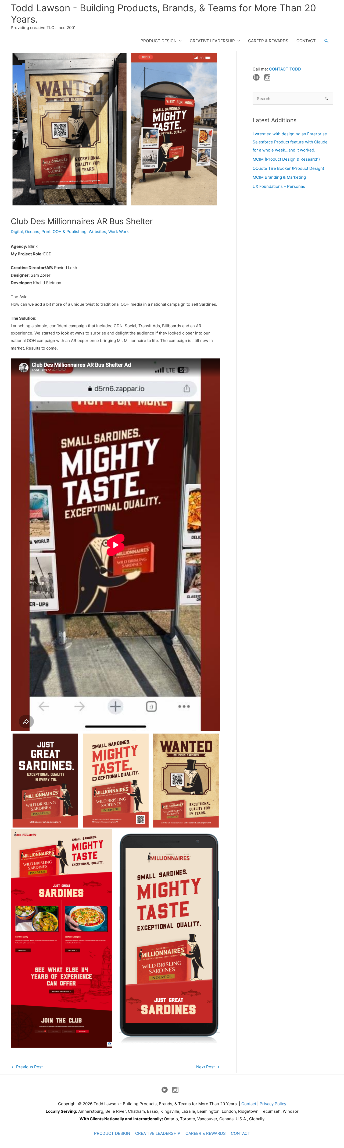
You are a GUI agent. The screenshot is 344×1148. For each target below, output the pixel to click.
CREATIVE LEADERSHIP (212, 40)
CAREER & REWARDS (268, 40)
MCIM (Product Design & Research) (286, 159)
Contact (248, 1103)
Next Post (208, 1066)
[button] (326, 41)
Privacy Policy (273, 1103)
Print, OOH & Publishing (64, 231)
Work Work (118, 231)
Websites (97, 231)
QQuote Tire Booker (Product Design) (288, 168)
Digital (17, 231)
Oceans (32, 231)
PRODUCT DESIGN (159, 40)
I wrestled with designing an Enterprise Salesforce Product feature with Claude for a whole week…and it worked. (290, 142)
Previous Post (27, 1066)
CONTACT (306, 40)
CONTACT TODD (285, 69)
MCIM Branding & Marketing (279, 177)
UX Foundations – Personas (279, 186)
